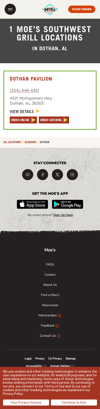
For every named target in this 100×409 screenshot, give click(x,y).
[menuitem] (50, 264)
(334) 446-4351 (24, 90)
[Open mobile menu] (10, 9)
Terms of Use (54, 386)
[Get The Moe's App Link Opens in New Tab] (32, 204)
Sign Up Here (63, 215)
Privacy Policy (13, 394)
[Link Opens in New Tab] (27, 174)
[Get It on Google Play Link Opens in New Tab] (67, 204)
